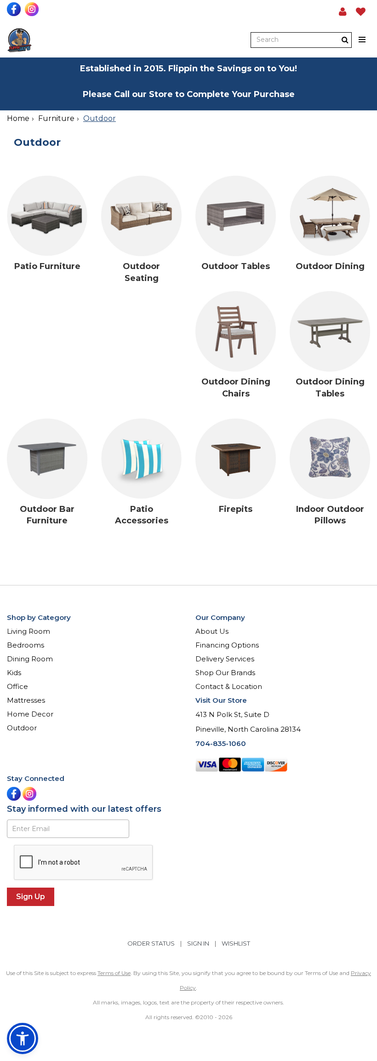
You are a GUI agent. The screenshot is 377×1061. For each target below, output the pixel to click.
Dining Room (30, 658)
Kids (14, 672)
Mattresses (26, 700)
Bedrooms (25, 645)
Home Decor (30, 714)
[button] (342, 11)
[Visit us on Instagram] (33, 9)
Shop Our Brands (225, 672)
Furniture (56, 118)
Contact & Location (228, 686)
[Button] (362, 39)
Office (17, 686)
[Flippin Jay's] (19, 40)
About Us (211, 631)
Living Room (28, 631)
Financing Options (227, 645)
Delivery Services (224, 658)
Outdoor (22, 727)
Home (18, 118)
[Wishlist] (360, 11)
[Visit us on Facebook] (15, 9)
